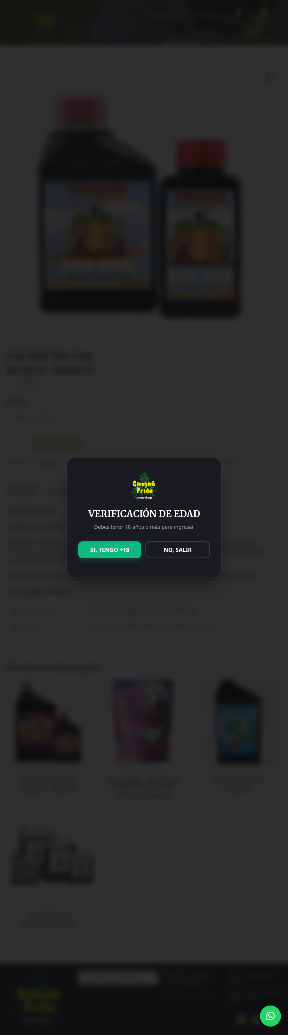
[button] (270, 1016)
